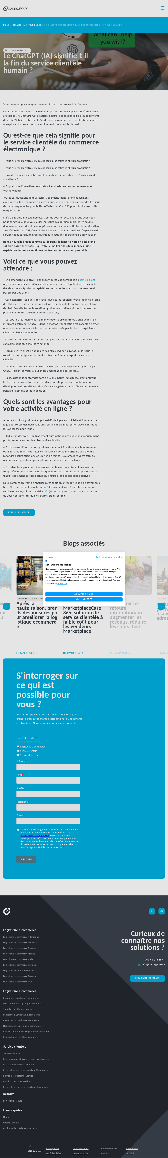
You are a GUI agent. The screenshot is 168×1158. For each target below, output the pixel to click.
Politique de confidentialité (109, 557)
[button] (50, 557)
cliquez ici (62, 584)
